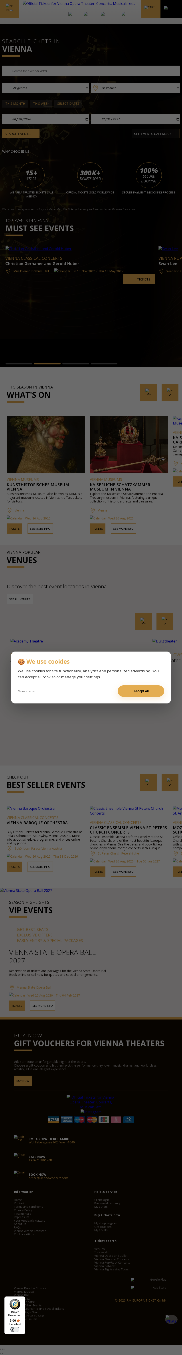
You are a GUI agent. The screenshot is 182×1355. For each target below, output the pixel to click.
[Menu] (22, 1299)
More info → (26, 691)
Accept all (141, 691)
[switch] (14, 1329)
